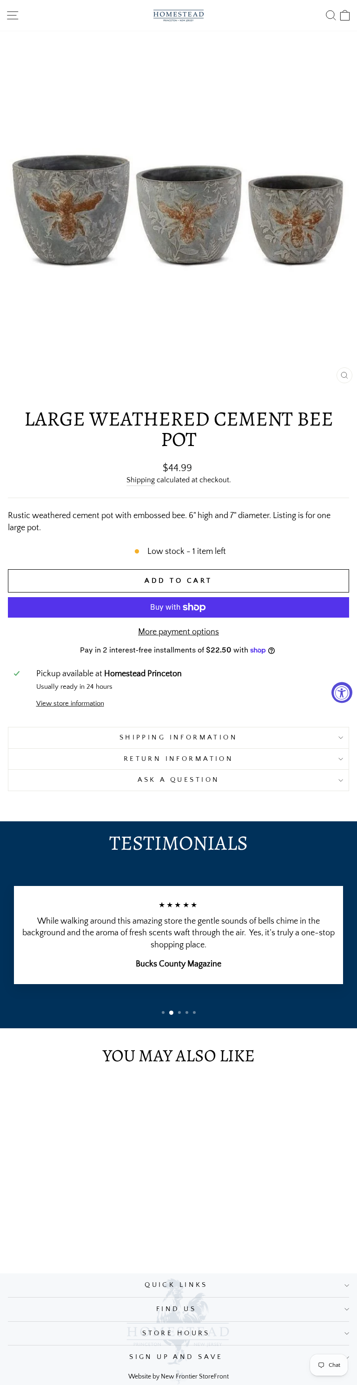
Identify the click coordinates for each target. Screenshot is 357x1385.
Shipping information (178, 737)
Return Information (179, 759)
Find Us (176, 1309)
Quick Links (176, 1285)
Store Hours (176, 1333)
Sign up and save (176, 1357)
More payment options (178, 632)
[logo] (178, 15)
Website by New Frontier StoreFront (178, 1376)
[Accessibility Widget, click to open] (341, 692)
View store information (70, 703)
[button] (163, 1012)
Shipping (140, 480)
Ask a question (179, 780)
